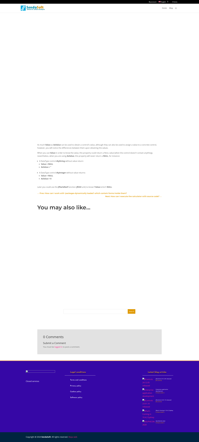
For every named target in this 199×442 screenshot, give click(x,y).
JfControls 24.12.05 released (53, 223)
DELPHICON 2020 (160, 421)
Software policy (76, 397)
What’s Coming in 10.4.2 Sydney (164, 410)
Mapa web (72, 437)
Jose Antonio (47, 226)
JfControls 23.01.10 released (53, 281)
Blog (171, 8)
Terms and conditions (78, 380)
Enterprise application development (57, 252)
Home (164, 8)
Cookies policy (75, 392)
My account (153, 2)
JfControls (48, 23)
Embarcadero (74, 256)
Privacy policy (75, 386)
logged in (58, 347)
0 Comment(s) (50, 64)
